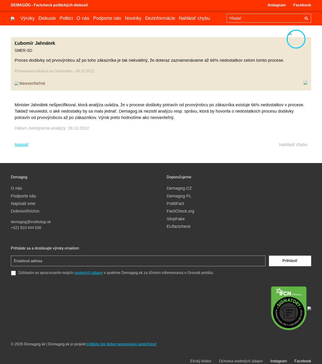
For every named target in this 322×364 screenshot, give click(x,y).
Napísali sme (23, 203)
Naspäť (22, 144)
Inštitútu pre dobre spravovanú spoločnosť (122, 344)
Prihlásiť (290, 261)
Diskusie (47, 18)
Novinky (133, 18)
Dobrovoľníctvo (25, 211)
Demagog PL (179, 196)
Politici (66, 18)
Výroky (27, 18)
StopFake (176, 219)
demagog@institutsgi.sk (31, 222)
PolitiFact (175, 203)
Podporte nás (107, 18)
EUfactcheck (178, 226)
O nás (83, 18)
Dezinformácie (160, 18)
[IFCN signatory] (288, 308)
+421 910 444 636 (26, 228)
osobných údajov (88, 273)
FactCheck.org (180, 211)
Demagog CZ (179, 188)
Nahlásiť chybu (194, 18)
